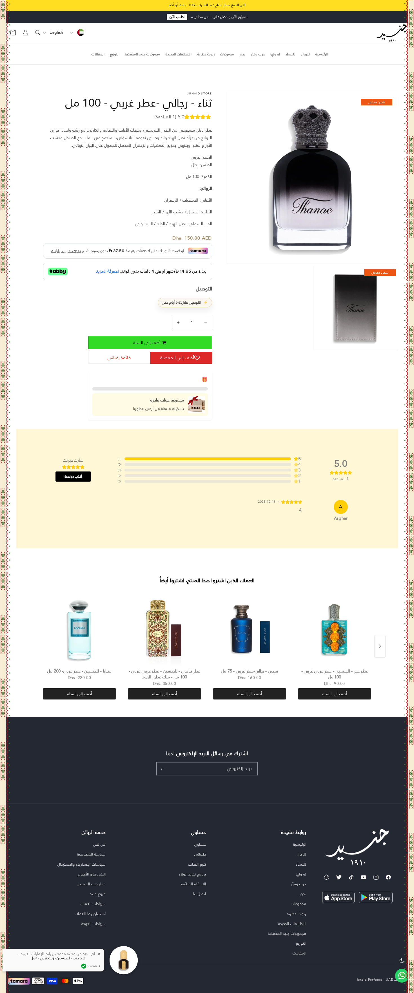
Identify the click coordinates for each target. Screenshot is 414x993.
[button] (34, 32)
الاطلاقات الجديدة (292, 923)
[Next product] (380, 646)
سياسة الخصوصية (91, 854)
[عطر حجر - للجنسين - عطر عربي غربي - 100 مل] (334, 629)
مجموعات (298, 903)
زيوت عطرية (296, 913)
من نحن (99, 844)
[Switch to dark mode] (402, 960)
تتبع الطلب (197, 864)
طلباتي (200, 854)
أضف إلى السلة (334, 694)
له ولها (301, 874)
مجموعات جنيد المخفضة (287, 933)
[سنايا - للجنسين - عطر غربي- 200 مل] (79, 629)
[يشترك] (162, 768)
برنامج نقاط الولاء (192, 874)
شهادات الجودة (93, 923)
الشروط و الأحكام (92, 874)
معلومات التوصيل (91, 884)
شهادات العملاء (93, 903)
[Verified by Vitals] (83, 966)
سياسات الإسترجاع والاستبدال (81, 864)
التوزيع (301, 943)
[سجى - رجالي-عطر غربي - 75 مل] (249, 629)
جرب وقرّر (298, 884)
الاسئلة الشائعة (193, 884)
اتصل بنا (199, 893)
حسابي (200, 844)
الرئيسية (299, 844)
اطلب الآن (177, 17)
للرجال (301, 854)
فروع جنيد (98, 893)
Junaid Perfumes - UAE (375, 979)
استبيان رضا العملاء (90, 913)
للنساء (301, 864)
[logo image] (391, 33)
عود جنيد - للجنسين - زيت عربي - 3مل (58, 958)
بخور (302, 893)
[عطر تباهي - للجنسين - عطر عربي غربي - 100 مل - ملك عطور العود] (164, 629)
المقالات (299, 953)
